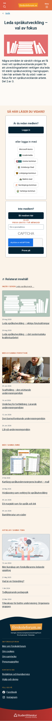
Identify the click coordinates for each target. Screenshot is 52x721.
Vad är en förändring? (13, 581)
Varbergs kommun (27, 191)
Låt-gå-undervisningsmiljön (16, 429)
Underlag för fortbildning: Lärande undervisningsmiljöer (19, 405)
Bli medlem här (26, 215)
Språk (7, 13)
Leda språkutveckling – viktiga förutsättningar (25, 323)
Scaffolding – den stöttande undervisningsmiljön (16, 391)
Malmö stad (27, 179)
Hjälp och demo (10, 679)
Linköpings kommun (27, 173)
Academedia (27, 155)
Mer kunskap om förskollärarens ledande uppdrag (23, 568)
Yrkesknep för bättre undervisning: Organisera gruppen (25, 604)
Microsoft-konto (26, 149)
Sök (4, 3)
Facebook (12, 692)
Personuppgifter (10, 661)
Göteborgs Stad (27, 167)
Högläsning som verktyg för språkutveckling (24, 492)
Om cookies (8, 651)
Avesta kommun (29, 161)
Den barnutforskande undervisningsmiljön (23, 418)
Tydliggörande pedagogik (15, 592)
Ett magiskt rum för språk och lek (19, 503)
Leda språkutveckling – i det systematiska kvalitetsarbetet (24, 336)
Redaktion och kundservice (16, 674)
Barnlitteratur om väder (14, 514)
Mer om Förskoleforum (14, 646)
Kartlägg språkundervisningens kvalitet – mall (25, 481)
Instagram (12, 697)
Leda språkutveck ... (25, 286)
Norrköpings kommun (27, 185)
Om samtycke (9, 656)
